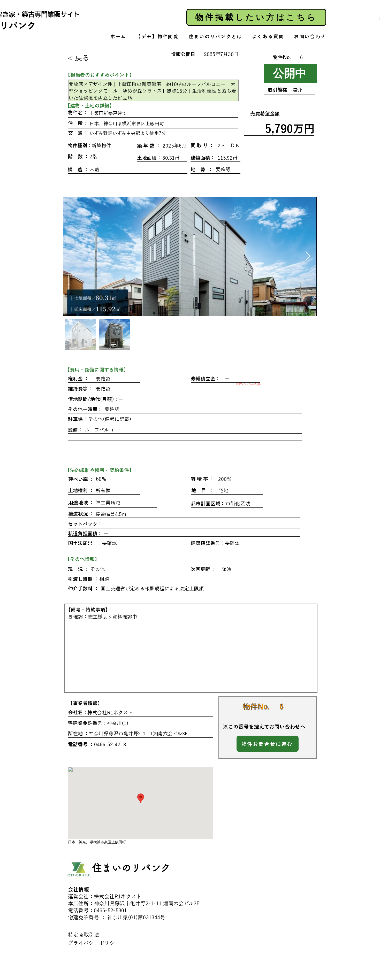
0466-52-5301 (110, 910)
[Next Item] (308, 256)
